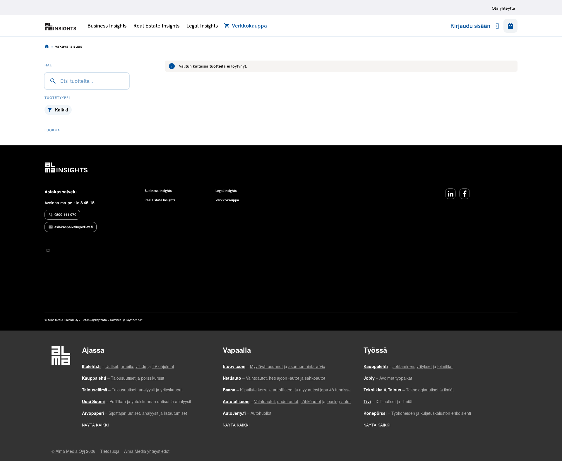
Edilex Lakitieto (60, 26)
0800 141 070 (65, 214)
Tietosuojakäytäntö (94, 320)
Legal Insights (202, 25)
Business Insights (107, 25)
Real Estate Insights (156, 25)
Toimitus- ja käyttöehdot (126, 320)
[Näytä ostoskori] (510, 26)
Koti (46, 46)
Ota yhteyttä (503, 8)
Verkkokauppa (249, 25)
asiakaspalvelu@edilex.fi (73, 227)
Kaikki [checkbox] (61, 110)
